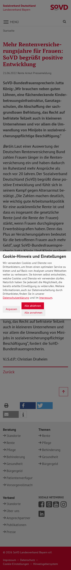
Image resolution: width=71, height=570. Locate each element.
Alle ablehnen (32, 305)
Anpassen (11, 309)
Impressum (45, 297)
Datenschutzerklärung (16, 297)
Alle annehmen (33, 312)
